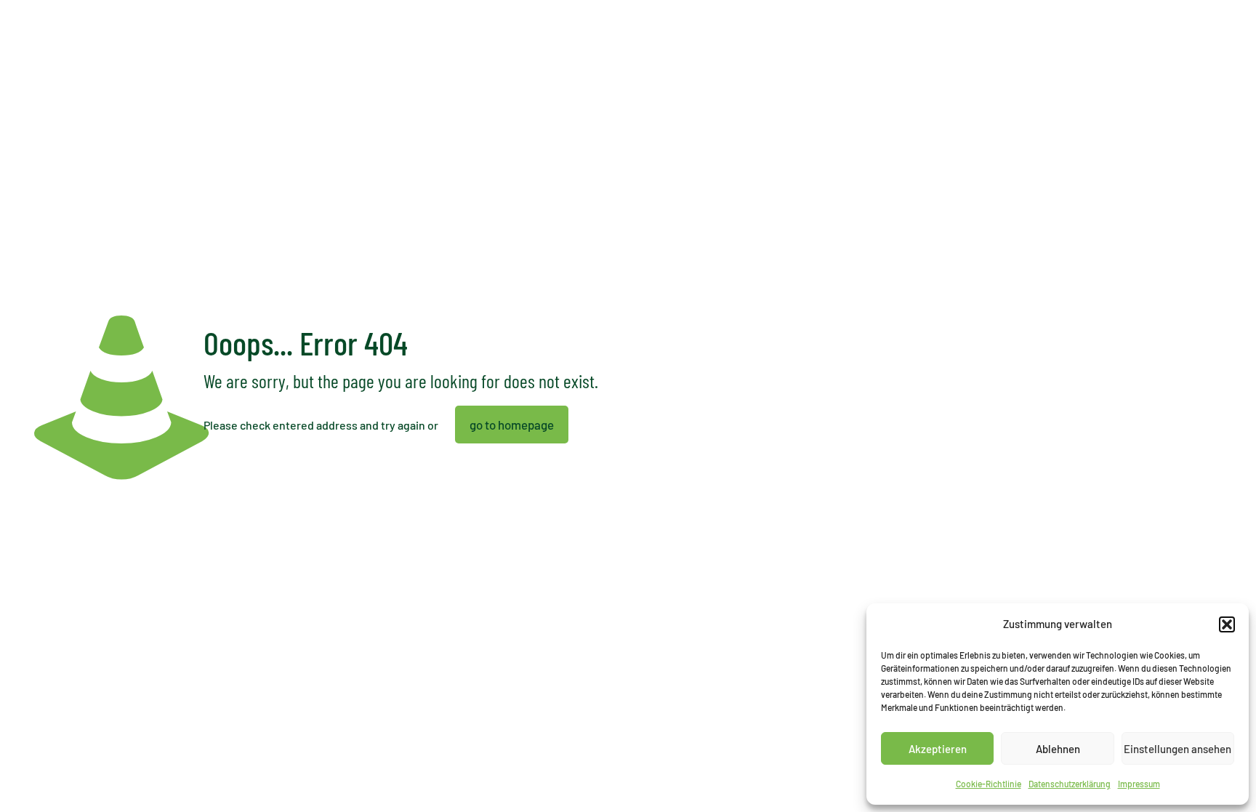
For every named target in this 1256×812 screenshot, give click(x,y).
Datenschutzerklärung (1069, 784)
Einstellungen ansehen (1177, 748)
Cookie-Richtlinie (988, 784)
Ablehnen (1058, 748)
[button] (1227, 624)
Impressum (1139, 784)
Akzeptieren (938, 748)
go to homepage (512, 424)
